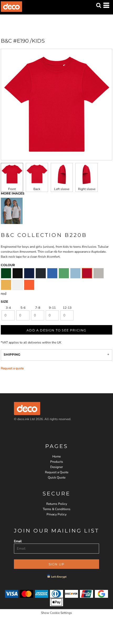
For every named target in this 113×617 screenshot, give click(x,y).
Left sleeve (61, 189)
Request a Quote (56, 472)
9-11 (52, 308)
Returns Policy (56, 504)
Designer (56, 467)
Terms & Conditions (56, 509)
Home (56, 456)
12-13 (67, 308)
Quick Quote (56, 477)
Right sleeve (86, 189)
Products (56, 462)
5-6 (22, 308)
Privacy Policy (56, 514)
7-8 (37, 308)
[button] (98, 5)
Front (12, 189)
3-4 (8, 308)
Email (18, 541)
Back (36, 189)
